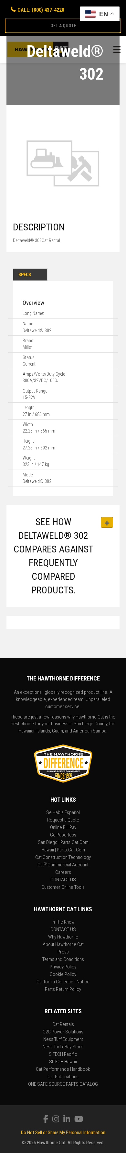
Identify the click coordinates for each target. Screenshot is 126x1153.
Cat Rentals (63, 1024)
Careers (63, 872)
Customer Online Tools (63, 887)
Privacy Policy (63, 967)
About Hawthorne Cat (63, 944)
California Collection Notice (63, 982)
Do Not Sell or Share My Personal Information (63, 1132)
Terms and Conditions (63, 959)
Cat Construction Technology (63, 857)
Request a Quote (63, 820)
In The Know (63, 922)
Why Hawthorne (63, 937)
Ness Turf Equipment (63, 1039)
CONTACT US (63, 880)
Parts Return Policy (63, 989)
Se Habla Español (63, 812)
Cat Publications (63, 1077)
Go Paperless (63, 835)
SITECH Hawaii (63, 1062)
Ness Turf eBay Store (63, 1047)
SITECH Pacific (63, 1054)
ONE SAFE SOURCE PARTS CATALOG (63, 1084)
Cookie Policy (63, 974)
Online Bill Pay (63, 827)
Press (63, 952)
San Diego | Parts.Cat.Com (63, 842)
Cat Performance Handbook (63, 1069)
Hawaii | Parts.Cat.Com (63, 850)
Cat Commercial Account (63, 865)
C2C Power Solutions (63, 1032)
